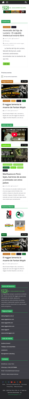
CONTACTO (4, 350)
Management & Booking (8, 353)
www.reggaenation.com (7, 326)
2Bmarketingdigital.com (14, 394)
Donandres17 (16, 38)
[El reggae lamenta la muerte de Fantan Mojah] (14, 91)
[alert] (14, 77)
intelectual (5, 45)
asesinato (6, 43)
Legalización (6, 167)
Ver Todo (24, 81)
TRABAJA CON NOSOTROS (8, 346)
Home (3, 384)
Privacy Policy (10, 386)
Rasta (24, 100)
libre (9, 45)
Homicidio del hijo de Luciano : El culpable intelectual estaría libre (13, 33)
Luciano (12, 45)
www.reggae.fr (5, 329)
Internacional (7, 27)
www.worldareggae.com (7, 333)
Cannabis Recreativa (18, 164)
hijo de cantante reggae (18, 43)
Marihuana (13, 167)
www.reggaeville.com (7, 322)
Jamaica (13, 100)
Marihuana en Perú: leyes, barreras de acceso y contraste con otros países (14, 178)
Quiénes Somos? (5, 343)
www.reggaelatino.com (7, 319)
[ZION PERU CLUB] (3, 2)
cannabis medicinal (7, 164)
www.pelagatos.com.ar (7, 316)
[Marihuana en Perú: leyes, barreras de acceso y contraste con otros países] (14, 155)
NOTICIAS (14, 27)
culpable (11, 43)
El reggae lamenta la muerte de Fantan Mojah (14, 106)
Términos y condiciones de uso (13, 384)
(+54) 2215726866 (12, 367)
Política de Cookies (18, 386)
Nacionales (20, 167)
